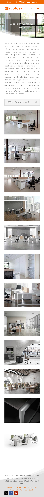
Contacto (11, 487)
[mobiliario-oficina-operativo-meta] (22, 134)
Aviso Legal (21, 487)
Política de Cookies (27, 490)
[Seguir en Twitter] (6, 493)
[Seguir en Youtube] (16, 493)
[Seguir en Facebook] (11, 493)
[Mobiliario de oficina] (14, 8)
